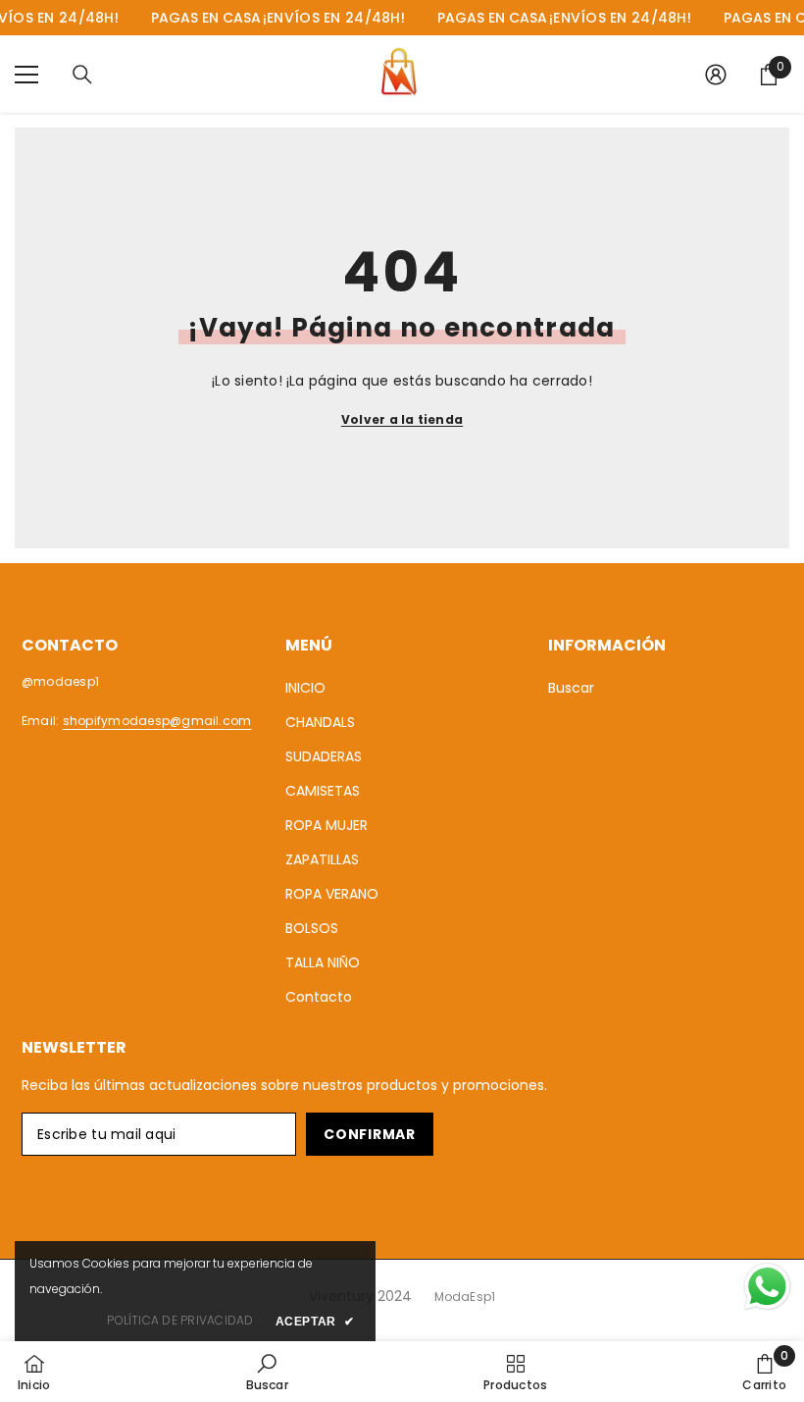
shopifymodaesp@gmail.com (157, 720)
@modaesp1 (60, 681)
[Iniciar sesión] (716, 74)
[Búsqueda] (82, 74)
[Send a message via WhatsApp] (767, 1287)
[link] (267, 1371)
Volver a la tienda (402, 419)
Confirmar (369, 1134)
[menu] (26, 74)
